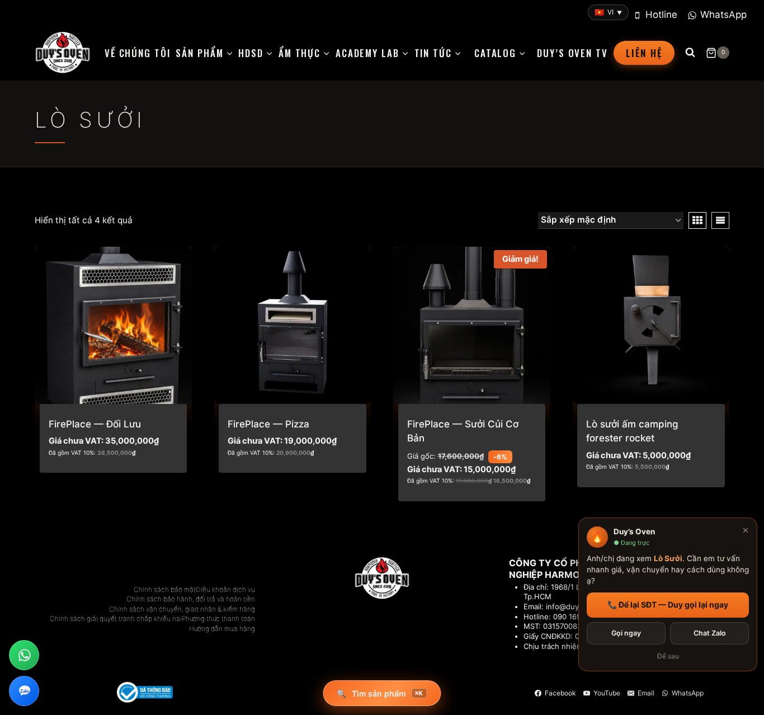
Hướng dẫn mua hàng (222, 628)
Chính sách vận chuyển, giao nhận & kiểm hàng (182, 609)
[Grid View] (697, 220)
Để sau (668, 656)
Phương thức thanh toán (218, 618)
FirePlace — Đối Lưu (95, 424)
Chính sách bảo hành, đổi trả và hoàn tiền (190, 599)
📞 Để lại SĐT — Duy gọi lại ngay (667, 604)
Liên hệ (644, 53)
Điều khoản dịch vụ (225, 589)
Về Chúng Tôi (137, 53)
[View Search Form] (690, 53)
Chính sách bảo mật (165, 589)
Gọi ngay (626, 633)
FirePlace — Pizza (268, 424)
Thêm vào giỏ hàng (92, 483)
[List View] (720, 220)
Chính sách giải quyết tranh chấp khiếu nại (116, 618)
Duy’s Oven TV (572, 53)
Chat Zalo (710, 633)
